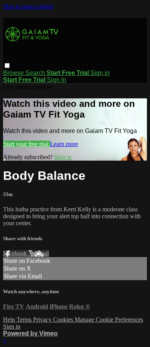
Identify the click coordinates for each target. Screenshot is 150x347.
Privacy (43, 319)
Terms (25, 319)
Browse (14, 73)
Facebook (15, 253)
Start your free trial (26, 144)
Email (42, 253)
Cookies (64, 319)
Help (10, 319)
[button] (7, 65)
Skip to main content (28, 6)
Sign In (56, 79)
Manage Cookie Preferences (109, 319)
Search (36, 73)
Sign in (100, 73)
